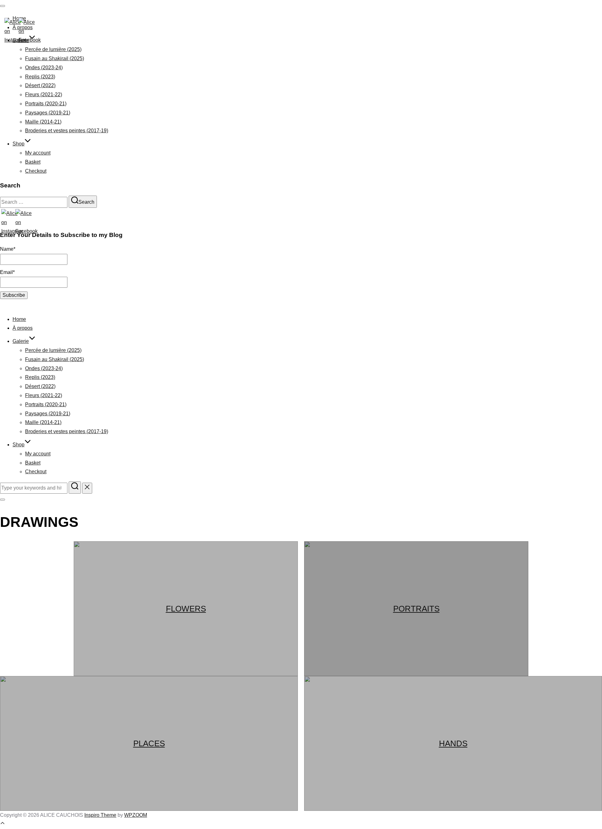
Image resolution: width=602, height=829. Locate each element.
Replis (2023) (40, 76)
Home (19, 319)
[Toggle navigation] (2, 6)
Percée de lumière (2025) (53, 49)
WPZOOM (135, 815)
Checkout (35, 171)
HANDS (453, 743)
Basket (32, 162)
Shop (18, 143)
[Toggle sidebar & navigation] (2, 500)
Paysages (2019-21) (47, 112)
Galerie (21, 341)
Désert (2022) (40, 85)
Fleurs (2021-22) (43, 94)
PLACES (149, 743)
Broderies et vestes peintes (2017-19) (66, 130)
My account (37, 152)
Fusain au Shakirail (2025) (54, 58)
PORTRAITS (416, 608)
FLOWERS (186, 608)
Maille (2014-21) (43, 121)
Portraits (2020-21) (45, 103)
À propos (23, 328)
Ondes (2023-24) (44, 67)
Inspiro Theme (100, 815)
